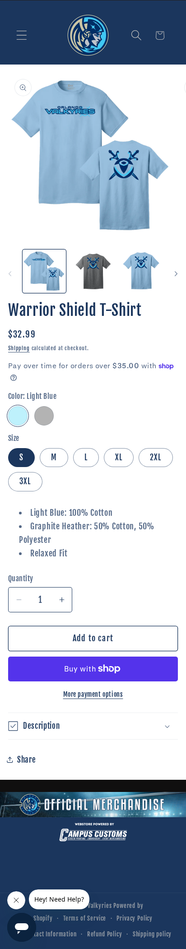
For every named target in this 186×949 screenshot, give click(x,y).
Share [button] (26, 759)
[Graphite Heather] (44, 416)
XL (118, 457)
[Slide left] (10, 274)
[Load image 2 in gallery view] (93, 271)
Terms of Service (84, 918)
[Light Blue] (18, 416)
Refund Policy (104, 934)
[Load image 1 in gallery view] (44, 271)
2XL (156, 457)
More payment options (93, 694)
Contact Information (51, 934)
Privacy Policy (134, 918)
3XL (25, 481)
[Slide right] (176, 274)
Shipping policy (152, 934)
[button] (22, 35)
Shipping (19, 348)
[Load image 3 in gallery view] (141, 271)
